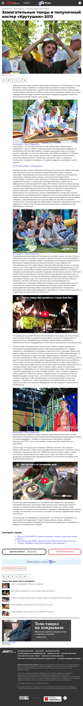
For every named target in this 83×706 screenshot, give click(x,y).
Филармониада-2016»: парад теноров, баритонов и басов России (46, 541)
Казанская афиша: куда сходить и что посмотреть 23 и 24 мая (31, 605)
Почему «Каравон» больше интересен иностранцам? (41, 543)
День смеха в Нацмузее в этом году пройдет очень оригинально (33, 591)
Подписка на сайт (53, 653)
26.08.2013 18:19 (7, 9)
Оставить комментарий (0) (65, 551)
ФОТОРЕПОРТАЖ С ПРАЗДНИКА (27, 166)
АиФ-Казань (10, 75)
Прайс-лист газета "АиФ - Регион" (29, 656)
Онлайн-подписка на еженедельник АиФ (32, 653)
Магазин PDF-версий (52, 651)
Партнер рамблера (36, 698)
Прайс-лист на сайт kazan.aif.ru (53, 656)
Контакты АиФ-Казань (68, 653)
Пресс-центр (39, 651)
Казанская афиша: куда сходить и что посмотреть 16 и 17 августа (32, 612)
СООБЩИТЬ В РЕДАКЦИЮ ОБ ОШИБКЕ (69, 658)
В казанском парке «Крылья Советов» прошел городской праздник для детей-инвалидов (41, 598)
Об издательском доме (26, 651)
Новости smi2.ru (9, 642)
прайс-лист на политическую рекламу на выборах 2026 (36, 658)
